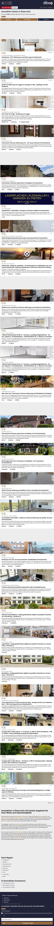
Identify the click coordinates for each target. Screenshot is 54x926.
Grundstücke (20, 818)
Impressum (7, 900)
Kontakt (6, 902)
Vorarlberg (5, 874)
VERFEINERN (46, 19)
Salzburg (5, 868)
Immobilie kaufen (18, 824)
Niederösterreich (7, 864)
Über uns (6, 898)
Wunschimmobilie (18, 838)
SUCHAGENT (8, 19)
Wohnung (40, 816)
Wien (4, 876)
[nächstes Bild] (52, 45)
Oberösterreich (7, 866)
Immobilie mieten (17, 832)
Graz (6, 821)
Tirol (4, 872)
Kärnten (5, 862)
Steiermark (6, 870)
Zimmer (3, 818)
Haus (46, 816)
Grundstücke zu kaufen (9, 887)
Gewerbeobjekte (10, 818)
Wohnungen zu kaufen (8, 885)
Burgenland (6, 860)
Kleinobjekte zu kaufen (8, 883)
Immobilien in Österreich (22, 816)
